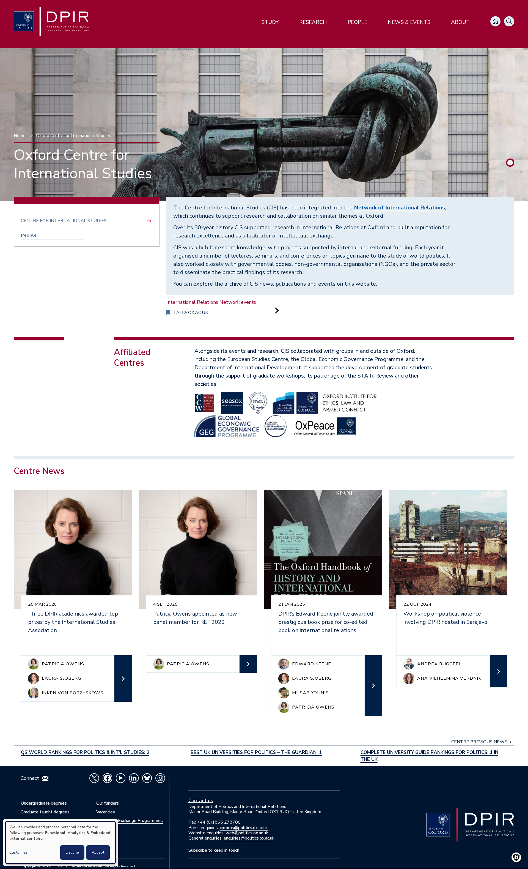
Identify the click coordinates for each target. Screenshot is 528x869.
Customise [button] (18, 852)
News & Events (409, 22)
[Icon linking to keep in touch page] (45, 778)
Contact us (200, 800)
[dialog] (61, 842)
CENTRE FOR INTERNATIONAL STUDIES (64, 221)
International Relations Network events (211, 302)
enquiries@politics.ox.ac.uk (249, 838)
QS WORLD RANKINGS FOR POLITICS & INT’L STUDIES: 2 (85, 752)
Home (20, 135)
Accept (98, 852)
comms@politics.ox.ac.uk (244, 828)
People (357, 22)
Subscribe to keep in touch (213, 850)
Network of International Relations (399, 207)
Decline (72, 852)
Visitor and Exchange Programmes (129, 821)
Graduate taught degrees (45, 812)
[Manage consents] (516, 857)
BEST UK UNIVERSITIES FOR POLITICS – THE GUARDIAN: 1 (256, 752)
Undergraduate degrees (44, 803)
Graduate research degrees (47, 821)
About (460, 22)
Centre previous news (479, 742)
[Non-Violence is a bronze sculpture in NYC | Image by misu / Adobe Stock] (510, 163)
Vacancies (105, 812)
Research (313, 22)
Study (270, 22)
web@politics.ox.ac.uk (247, 833)
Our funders (107, 803)
